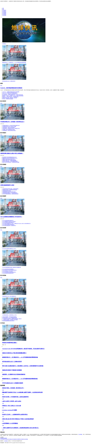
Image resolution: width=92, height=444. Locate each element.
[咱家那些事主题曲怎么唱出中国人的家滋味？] (12, 151)
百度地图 (5, 438)
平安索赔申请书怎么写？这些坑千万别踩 (9, 126)
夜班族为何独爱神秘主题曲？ (9, 342)
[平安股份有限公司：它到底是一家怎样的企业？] (12, 119)
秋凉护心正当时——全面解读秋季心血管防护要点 (15, 414)
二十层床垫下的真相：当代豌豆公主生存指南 (10, 319)
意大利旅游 (4, 12)
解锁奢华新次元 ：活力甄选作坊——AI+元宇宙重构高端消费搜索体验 (20, 357)
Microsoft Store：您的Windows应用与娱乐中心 (10, 93)
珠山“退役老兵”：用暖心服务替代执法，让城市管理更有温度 (12, 94)
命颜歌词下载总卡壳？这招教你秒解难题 (9, 160)
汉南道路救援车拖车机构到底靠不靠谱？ (9, 191)
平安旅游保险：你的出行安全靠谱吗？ (8, 127)
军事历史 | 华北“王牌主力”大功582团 (11, 405)
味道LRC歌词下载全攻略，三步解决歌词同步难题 (10, 162)
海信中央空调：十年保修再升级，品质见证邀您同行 (15, 396)
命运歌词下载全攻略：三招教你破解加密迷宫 (10, 161)
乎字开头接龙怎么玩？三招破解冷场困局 (12, 383)
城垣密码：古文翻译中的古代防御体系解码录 (13, 374)
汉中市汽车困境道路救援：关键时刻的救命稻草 (10, 193)
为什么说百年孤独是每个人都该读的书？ (9, 225)
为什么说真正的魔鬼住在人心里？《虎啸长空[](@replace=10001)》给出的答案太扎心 (16, 223)
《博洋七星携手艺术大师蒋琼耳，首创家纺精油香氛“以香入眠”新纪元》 (20, 427)
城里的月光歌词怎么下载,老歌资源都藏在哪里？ (14, 353)
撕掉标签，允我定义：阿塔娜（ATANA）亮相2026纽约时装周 (12, 95)
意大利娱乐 (4, 11)
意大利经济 (4, 10)
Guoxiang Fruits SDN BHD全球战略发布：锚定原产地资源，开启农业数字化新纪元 (23, 348)
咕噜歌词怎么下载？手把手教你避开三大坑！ (10, 158)
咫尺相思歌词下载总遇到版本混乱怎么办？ (9, 157)
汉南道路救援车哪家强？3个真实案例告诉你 (9, 192)
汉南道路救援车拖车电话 (6, 190)
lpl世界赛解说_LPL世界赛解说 (10, 423)
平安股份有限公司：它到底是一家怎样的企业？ (12, 121)
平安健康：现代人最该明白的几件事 (8, 129)
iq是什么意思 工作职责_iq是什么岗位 (11, 401)
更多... (1, 85)
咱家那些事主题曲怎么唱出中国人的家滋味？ (11, 153)
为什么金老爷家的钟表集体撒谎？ (8, 269)
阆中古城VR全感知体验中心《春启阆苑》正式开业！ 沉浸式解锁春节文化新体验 (22, 365)
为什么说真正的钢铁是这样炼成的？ (8, 224)
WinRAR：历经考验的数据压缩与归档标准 (11, 87)
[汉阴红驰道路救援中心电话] (12, 182)
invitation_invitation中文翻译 (9, 410)
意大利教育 (4, 13)
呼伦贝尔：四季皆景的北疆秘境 (7, 98)
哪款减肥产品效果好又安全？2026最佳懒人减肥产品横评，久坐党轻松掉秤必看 (22, 392)
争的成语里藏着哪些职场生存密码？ (8, 320)
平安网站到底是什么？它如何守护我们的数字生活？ (11, 125)
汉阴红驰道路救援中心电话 (7, 185)
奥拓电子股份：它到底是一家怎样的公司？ (13, 388)
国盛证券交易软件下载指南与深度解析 (12, 370)
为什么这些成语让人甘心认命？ (7, 271)
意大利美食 (4, 15)
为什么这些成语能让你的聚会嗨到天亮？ (9, 272)
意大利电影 (80, 434)
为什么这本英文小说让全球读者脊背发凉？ (9, 270)
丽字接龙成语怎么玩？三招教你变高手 (12, 361)
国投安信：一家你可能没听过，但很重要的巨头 (10, 96)
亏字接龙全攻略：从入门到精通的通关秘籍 (9, 317)
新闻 (3, 9)
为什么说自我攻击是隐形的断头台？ (8, 222)
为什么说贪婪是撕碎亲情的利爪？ (8, 220)
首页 (3, 8)
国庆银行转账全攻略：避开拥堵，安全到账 (9, 97)
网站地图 (1, 438)
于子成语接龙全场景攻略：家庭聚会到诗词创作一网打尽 (11, 318)
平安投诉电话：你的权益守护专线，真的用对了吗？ (11, 128)
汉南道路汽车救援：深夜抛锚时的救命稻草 (9, 189)
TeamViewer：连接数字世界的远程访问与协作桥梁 (10, 91)
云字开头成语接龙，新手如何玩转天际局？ (9, 316)
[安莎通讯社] (7, 6)
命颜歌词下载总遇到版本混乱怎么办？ (8, 159)
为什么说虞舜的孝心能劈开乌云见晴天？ (9, 221)
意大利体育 (4, 14)
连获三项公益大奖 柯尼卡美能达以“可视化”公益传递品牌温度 (18, 419)
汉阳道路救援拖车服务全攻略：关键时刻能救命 (10, 188)
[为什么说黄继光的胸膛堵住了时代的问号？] (12, 214)
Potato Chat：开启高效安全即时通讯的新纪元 (9, 92)
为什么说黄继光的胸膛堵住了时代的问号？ (11, 216)
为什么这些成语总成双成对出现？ (8, 273)
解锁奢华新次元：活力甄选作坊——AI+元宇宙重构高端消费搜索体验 (20, 378)
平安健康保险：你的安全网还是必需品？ (9, 130)
